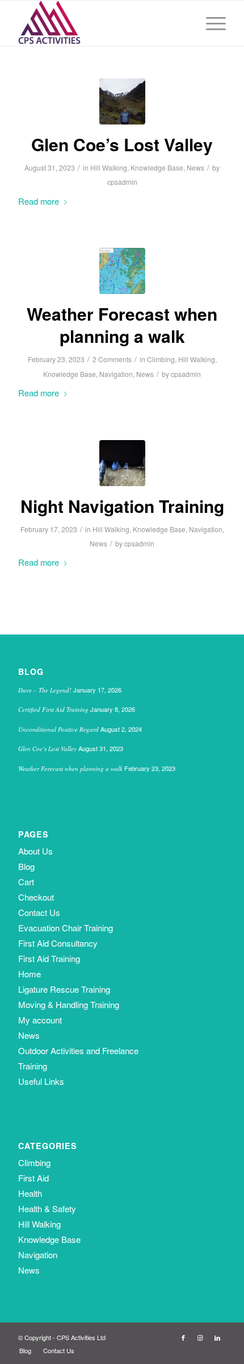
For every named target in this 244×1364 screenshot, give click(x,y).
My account (40, 1020)
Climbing (161, 359)
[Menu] (210, 23)
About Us (35, 851)
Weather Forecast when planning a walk (122, 324)
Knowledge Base (157, 167)
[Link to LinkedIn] (217, 1337)
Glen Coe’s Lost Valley (122, 144)
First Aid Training (49, 958)
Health (30, 1193)
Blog (26, 866)
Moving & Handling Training (68, 1004)
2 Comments (112, 359)
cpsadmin (122, 181)
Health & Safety (47, 1208)
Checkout (36, 897)
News (195, 167)
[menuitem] (210, 23)
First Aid (33, 1178)
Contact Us (39, 912)
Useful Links (41, 1081)
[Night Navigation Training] (122, 463)
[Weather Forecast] (122, 271)
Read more (38, 201)
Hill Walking (108, 167)
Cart (26, 882)
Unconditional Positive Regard (58, 729)
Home (29, 974)
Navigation (116, 374)
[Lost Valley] (122, 101)
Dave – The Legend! (44, 690)
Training (32, 1066)
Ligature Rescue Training (64, 989)
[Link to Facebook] (183, 1337)
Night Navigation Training (122, 506)
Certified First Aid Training (53, 709)
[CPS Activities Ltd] (101, 23)
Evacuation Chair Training (65, 928)
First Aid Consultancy (58, 943)
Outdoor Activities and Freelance (78, 1050)
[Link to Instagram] (200, 1337)
